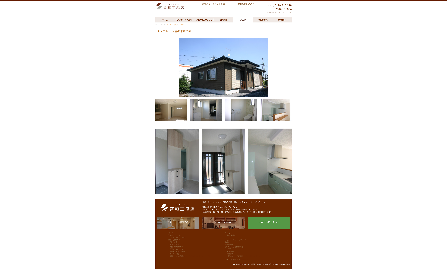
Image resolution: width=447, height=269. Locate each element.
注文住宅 (230, 237)
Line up (227, 233)
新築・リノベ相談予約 (177, 256)
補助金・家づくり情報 (177, 251)
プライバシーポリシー (232, 259)
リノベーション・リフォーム (236, 240)
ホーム (165, 19)
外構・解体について (176, 247)
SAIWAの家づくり (204, 19)
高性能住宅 (173, 242)
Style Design (231, 235)
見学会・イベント (184, 19)
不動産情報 (262, 19)
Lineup (223, 19)
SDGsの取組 (231, 251)
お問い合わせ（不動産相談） (235, 247)
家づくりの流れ (175, 244)
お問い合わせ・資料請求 (235, 256)
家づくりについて (174, 240)
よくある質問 (174, 254)
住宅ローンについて (176, 249)
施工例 (243, 19)
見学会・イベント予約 (177, 237)
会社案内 (282, 19)
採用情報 (230, 254)
